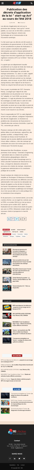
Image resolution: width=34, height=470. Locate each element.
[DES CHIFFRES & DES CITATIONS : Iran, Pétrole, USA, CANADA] (7, 316)
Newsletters (12, 465)
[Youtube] (24, 458)
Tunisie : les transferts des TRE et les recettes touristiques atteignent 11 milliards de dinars (22, 331)
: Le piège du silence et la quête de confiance (22, 395)
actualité (13, 229)
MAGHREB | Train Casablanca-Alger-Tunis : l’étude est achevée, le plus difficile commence (22, 323)
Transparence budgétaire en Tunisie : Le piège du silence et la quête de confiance (22, 340)
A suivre (14, 234)
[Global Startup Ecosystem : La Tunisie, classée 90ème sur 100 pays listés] (7, 280)
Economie (20, 234)
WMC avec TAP (6, 264)
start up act (15, 231)
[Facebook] (10, 458)
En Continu (17, 356)
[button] (31, 3)
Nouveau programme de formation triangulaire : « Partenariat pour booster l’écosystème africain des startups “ (20, 253)
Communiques (6, 253)
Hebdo (26, 234)
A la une (17, 389)
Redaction (22, 22)
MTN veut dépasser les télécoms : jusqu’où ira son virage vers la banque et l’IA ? (22, 307)
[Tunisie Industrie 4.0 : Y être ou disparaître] (7, 288)
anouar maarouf (21, 229)
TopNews (18, 236)
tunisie (21, 231)
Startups (12, 236)
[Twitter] (19, 458)
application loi (6, 231)
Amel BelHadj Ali (6, 290)
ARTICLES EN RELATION (10, 245)
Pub (18, 465)
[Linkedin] (14, 458)
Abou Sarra (5, 282)
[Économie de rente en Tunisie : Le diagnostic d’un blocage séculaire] (5, 411)
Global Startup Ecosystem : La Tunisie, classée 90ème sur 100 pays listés (22, 279)
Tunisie (23, 236)
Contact (22, 465)
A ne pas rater (7, 301)
